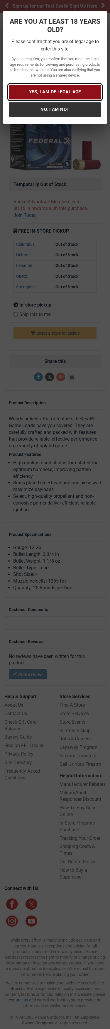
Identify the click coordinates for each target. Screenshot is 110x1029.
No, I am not (54, 109)
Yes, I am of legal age (55, 91)
